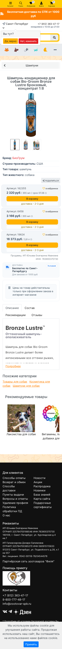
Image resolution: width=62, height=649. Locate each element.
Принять (31, 644)
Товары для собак (15, 381)
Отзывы (37, 315)
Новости (39, 478)
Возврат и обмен (14, 482)
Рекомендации (16, 315)
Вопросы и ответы (15, 498)
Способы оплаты (14, 478)
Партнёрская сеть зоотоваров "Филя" (28, 561)
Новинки (39, 490)
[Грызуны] (26, 50)
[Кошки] (7, 50)
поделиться (51, 180)
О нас (6, 515)
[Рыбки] (36, 50)
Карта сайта (42, 498)
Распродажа (42, 486)
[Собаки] (16, 50)
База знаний (42, 494)
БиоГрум (18, 158)
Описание (12, 308)
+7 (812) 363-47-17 (48, 23)
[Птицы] (45, 50)
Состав (30, 308)
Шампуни (32, 65)
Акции (38, 482)
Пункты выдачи (13, 494)
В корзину (32, 198)
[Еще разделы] (55, 50)
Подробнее (13, 366)
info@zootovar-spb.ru (17, 603)
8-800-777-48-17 (14, 599)
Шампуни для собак (26, 385)
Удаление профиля (15, 503)
